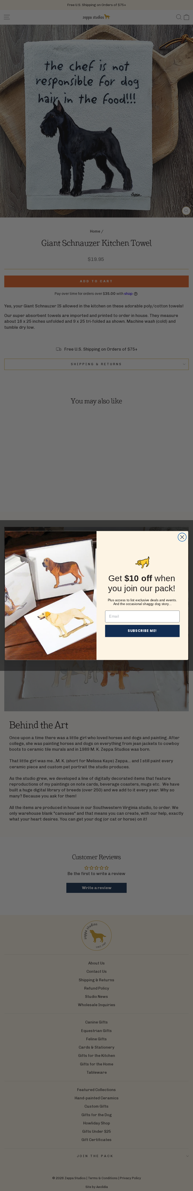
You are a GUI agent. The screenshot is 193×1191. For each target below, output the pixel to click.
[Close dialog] (182, 537)
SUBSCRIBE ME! (142, 630)
